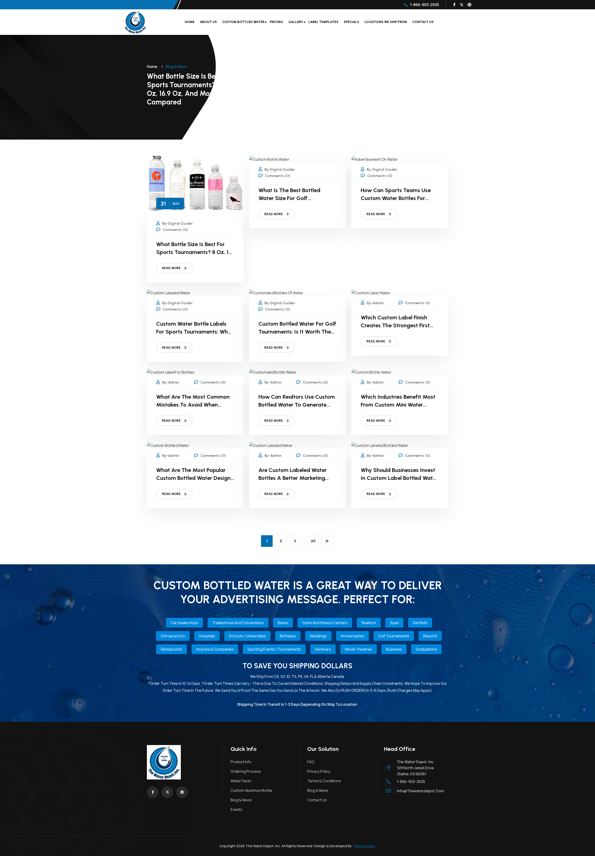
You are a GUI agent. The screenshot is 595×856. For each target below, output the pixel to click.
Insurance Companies (215, 649)
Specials (351, 22)
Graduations (426, 649)
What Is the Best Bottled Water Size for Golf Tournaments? (289, 198)
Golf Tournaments (393, 636)
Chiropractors (173, 636)
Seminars (323, 649)
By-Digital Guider (177, 223)
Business (394, 649)
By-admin (375, 303)
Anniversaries (352, 636)
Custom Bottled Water (243, 22)
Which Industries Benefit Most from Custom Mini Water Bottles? (398, 404)
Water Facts (241, 780)
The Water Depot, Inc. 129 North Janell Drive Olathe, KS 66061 (415, 767)
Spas (394, 622)
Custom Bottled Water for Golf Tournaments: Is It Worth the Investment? (297, 331)
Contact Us (423, 22)
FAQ (310, 761)
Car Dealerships (184, 622)
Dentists (420, 622)
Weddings (318, 636)
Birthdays (288, 636)
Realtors (368, 622)
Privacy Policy (318, 771)
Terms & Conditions (324, 780)
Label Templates (323, 22)
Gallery (295, 22)
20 (313, 541)
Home (190, 22)
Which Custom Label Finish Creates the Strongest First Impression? (395, 325)
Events (236, 809)
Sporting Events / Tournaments (274, 649)
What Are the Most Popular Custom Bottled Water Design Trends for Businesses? (193, 478)
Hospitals (207, 636)
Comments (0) (175, 229)
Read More (171, 268)
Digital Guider (364, 845)
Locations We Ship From (385, 22)
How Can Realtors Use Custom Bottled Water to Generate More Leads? (296, 404)
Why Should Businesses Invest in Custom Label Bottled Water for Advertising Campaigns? (399, 478)
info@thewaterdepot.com (418, 790)
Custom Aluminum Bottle (251, 790)
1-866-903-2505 (424, 4)
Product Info (241, 761)
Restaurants (171, 649)
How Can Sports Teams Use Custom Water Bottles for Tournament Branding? (396, 198)
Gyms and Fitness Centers (324, 622)
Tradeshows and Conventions (238, 622)
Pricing (276, 22)
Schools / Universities (247, 636)
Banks (283, 622)
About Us (208, 22)
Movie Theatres (358, 649)
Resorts (430, 636)
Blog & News (241, 799)
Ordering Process (246, 771)
